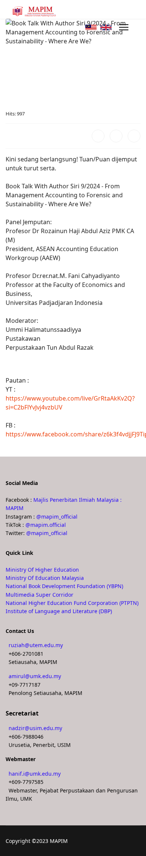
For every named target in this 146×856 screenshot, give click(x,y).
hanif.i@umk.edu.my (35, 773)
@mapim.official (45, 524)
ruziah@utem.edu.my (36, 645)
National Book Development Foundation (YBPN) (64, 586)
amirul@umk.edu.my (35, 676)
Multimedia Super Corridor (39, 594)
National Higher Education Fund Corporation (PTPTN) (72, 602)
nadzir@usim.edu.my (35, 728)
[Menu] (123, 27)
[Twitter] (116, 136)
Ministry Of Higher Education (42, 569)
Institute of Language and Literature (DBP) (59, 611)
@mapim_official (56, 516)
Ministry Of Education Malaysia (45, 577)
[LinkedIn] (134, 136)
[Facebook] (98, 136)
